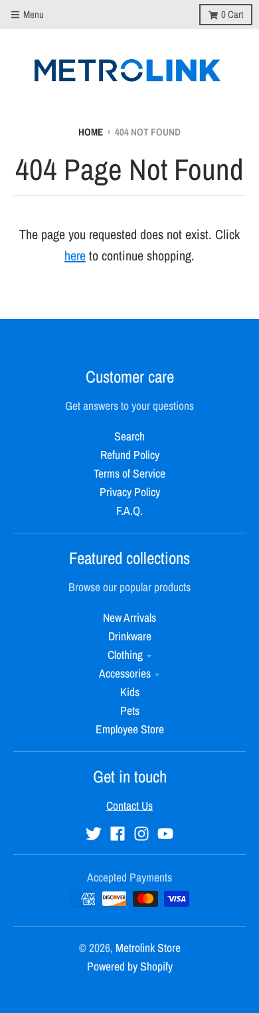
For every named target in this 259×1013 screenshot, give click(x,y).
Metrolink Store (148, 947)
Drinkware (129, 636)
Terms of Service (129, 473)
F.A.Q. (129, 510)
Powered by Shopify (130, 966)
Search (129, 436)
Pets (129, 710)
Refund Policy (129, 454)
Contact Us (129, 805)
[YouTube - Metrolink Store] (165, 834)
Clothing (125, 654)
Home (90, 132)
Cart (232, 14)
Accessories (125, 673)
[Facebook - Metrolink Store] (118, 834)
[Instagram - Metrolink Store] (141, 834)
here (75, 255)
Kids (129, 691)
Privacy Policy (130, 492)
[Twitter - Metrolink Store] (94, 834)
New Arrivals (129, 617)
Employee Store (130, 729)
